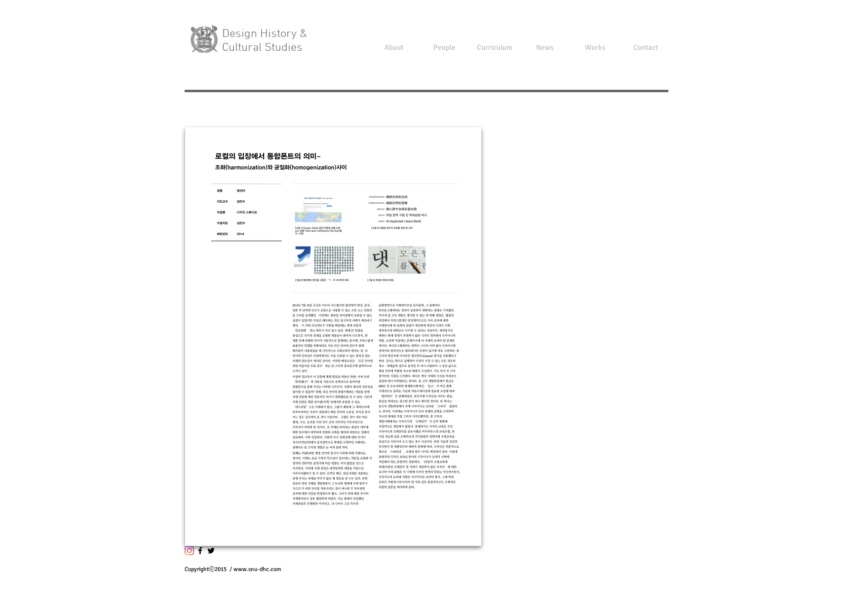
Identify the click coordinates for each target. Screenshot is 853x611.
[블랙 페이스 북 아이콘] (200, 550)
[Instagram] (189, 550)
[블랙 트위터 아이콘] (211, 550)
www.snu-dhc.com (257, 569)
